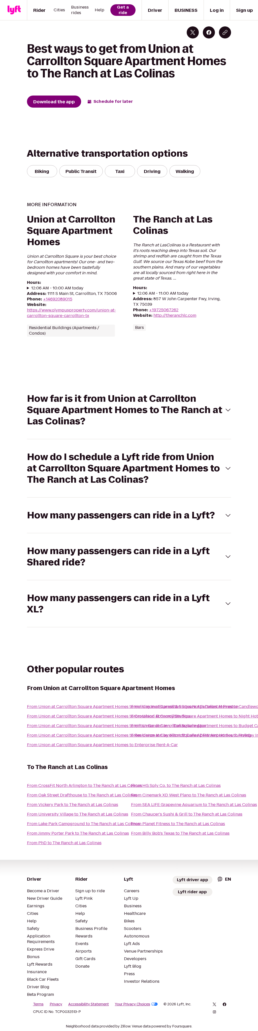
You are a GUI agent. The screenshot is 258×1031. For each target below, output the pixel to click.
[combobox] (224, 879)
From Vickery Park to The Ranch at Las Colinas (72, 805)
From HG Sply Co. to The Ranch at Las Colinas (176, 785)
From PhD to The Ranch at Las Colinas (64, 843)
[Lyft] (14, 10)
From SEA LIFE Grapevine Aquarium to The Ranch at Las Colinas (194, 805)
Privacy (56, 1004)
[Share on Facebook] (209, 32)
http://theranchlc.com (174, 315)
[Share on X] (193, 32)
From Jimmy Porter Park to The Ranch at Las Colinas (78, 833)
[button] (129, 410)
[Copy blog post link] (225, 32)
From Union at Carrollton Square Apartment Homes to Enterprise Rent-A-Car (102, 745)
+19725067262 (163, 310)
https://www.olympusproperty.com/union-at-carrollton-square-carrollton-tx (71, 313)
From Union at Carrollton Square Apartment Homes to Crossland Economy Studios (108, 716)
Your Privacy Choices (132, 1004)
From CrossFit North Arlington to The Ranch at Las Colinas (84, 785)
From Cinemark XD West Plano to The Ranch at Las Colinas (188, 795)
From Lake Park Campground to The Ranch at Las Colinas (83, 824)
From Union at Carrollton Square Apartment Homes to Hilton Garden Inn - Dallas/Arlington (116, 726)
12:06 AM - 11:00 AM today (162, 293)
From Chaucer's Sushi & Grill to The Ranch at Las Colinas (186, 814)
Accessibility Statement (88, 1004)
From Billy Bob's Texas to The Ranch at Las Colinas (180, 833)
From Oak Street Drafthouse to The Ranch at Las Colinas (82, 795)
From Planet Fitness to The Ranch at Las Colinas (178, 824)
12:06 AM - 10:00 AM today (57, 288)
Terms (38, 1004)
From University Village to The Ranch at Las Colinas (77, 814)
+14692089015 (57, 299)
